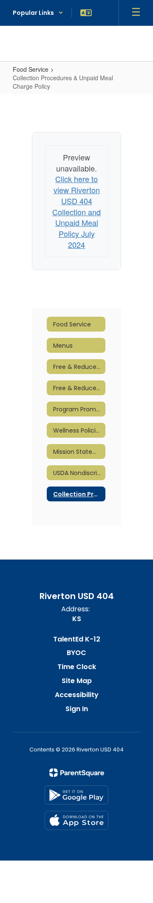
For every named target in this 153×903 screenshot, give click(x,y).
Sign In (76, 709)
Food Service (30, 69)
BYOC (76, 653)
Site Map (77, 681)
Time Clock (76, 667)
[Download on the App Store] (76, 820)
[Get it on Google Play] (76, 795)
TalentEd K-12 (76, 639)
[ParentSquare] (76, 772)
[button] (38, 12)
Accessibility (77, 695)
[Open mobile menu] (136, 12)
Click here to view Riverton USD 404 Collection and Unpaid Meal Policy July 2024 (76, 211)
